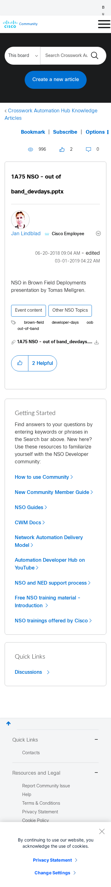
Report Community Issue (46, 786)
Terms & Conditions (41, 804)
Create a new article (55, 79)
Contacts (31, 753)
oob (90, 323)
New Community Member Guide (52, 492)
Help (26, 795)
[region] (55, 854)
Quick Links (25, 740)
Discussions (29, 672)
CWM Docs (28, 522)
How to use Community (42, 477)
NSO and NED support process (51, 583)
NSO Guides (29, 507)
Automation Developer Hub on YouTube (50, 564)
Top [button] (8, 723)
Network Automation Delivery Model (49, 541)
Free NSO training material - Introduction (47, 602)
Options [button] (95, 132)
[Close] (102, 831)
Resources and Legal (36, 773)
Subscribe (65, 132)
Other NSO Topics (70, 311)
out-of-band (28, 329)
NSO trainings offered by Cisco (51, 620)
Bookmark (33, 132)
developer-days (65, 323)
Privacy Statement (52, 860)
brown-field (34, 323)
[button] (20, 363)
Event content (28, 311)
